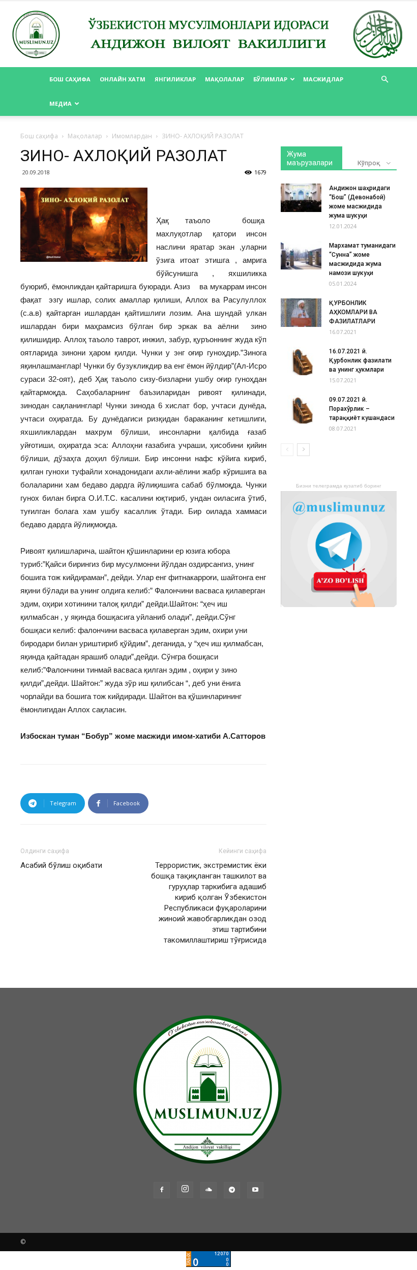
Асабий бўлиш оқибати (61, 865)
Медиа (60, 103)
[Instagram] (185, 1190)
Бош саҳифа (70, 79)
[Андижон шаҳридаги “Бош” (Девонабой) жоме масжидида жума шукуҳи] (301, 198)
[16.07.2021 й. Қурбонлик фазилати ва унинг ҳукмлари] (301, 361)
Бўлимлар (270, 79)
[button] (384, 79)
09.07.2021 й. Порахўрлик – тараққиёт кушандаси (362, 408)
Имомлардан (132, 136)
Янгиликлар (175, 79)
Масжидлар (323, 79)
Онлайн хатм (122, 79)
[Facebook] (162, 1190)
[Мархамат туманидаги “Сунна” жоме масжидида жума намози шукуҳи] (301, 255)
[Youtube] (255, 1190)
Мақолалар (224, 79)
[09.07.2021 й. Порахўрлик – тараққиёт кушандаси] (301, 409)
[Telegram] (232, 1190)
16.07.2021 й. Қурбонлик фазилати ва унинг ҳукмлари (360, 360)
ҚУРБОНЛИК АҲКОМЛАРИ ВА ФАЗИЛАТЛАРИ (353, 312)
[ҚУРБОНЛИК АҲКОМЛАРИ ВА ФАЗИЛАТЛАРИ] (301, 312)
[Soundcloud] (208, 1190)
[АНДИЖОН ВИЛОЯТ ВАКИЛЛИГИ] (208, 35)
